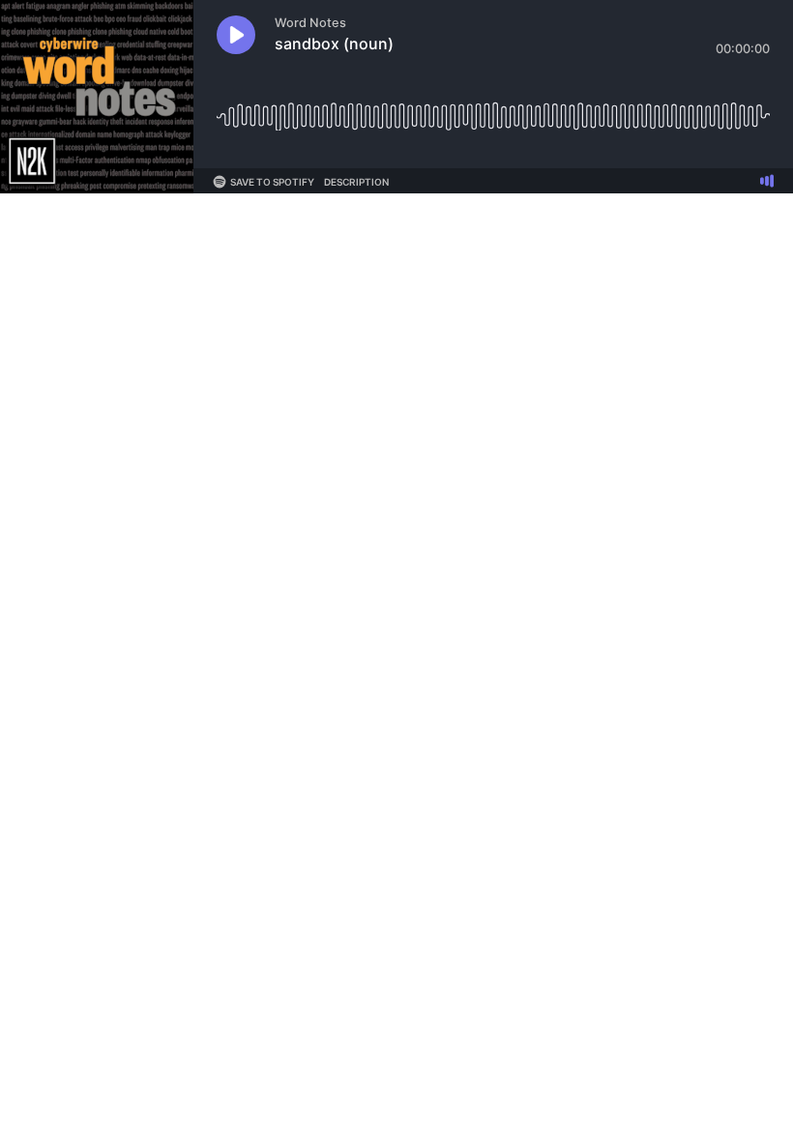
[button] (236, 34)
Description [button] (356, 182)
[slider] (493, 109)
